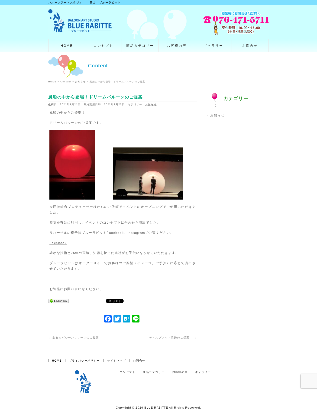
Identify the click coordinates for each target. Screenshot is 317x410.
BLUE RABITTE (156, 407)
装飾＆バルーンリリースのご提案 (73, 337)
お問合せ (139, 360)
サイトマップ (116, 360)
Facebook (58, 243)
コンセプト (127, 372)
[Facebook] (108, 319)
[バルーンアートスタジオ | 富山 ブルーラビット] (80, 27)
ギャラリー (203, 372)
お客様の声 (180, 372)
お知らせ (151, 104)
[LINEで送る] (58, 301)
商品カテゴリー (154, 372)
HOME (57, 360)
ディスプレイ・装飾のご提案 (173, 337)
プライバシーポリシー (84, 360)
